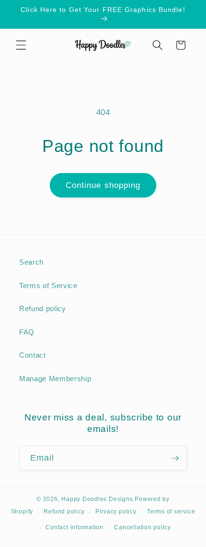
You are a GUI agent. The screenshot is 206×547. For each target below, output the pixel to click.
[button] (21, 45)
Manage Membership (55, 378)
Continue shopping (103, 185)
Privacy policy (116, 511)
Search (31, 262)
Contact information (74, 527)
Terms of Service (48, 285)
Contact (32, 355)
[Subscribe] (174, 458)
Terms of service (171, 511)
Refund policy (42, 308)
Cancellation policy (142, 527)
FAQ (26, 332)
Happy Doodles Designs (97, 499)
